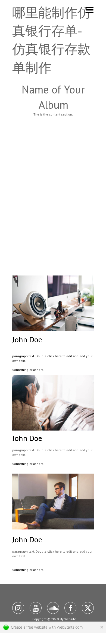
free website (37, 627)
